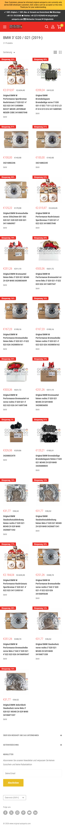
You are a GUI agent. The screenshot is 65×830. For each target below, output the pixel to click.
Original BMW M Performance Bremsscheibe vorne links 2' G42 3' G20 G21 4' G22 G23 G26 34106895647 (16, 649)
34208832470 (9, 455)
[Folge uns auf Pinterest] (23, 812)
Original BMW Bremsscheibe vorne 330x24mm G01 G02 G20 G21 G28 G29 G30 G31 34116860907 (15, 218)
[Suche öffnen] (46, 26)
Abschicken (13, 782)
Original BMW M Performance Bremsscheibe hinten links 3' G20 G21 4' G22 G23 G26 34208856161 (16, 339)
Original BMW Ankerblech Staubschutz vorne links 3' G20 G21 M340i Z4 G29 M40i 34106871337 (15, 710)
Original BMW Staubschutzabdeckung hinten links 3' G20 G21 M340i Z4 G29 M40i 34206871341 (49, 521)
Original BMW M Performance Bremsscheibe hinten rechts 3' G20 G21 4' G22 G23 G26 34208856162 (48, 339)
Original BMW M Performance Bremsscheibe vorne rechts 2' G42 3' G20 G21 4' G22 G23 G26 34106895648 (48, 587)
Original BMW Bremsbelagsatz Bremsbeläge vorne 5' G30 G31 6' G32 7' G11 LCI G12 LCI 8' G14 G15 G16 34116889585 (49, 102)
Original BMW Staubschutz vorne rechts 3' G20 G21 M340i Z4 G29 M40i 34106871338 (47, 649)
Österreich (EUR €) (12, 798)
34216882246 (9, 163)
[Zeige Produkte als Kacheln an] (55, 52)
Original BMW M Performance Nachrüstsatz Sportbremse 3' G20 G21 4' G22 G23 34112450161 (15, 585)
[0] (59, 27)
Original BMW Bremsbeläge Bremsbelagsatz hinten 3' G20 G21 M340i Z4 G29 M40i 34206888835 (49, 460)
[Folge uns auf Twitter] (11, 812)
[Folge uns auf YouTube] (29, 812)
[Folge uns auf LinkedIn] (35, 812)
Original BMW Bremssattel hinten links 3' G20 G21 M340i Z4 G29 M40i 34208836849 (16, 277)
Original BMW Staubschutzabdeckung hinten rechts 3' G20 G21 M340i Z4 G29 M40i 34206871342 (13, 523)
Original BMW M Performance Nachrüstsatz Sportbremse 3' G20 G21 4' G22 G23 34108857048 (47, 218)
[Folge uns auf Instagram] (17, 812)
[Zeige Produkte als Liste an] (60, 52)
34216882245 (42, 163)
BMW (5, 117)
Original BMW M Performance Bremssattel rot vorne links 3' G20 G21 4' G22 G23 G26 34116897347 (48, 279)
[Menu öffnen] (4, 27)
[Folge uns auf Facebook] (5, 812)
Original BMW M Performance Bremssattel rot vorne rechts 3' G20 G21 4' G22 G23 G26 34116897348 (16, 400)
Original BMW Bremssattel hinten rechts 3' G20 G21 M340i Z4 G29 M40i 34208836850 (47, 400)
